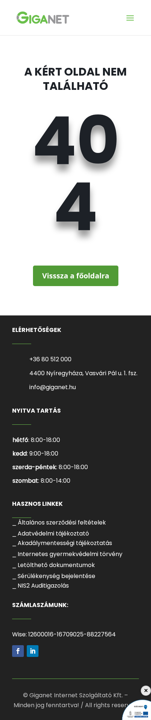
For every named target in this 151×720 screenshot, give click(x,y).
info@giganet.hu (52, 387)
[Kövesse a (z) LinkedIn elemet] (32, 651)
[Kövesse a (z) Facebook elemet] (18, 651)
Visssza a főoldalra (75, 276)
